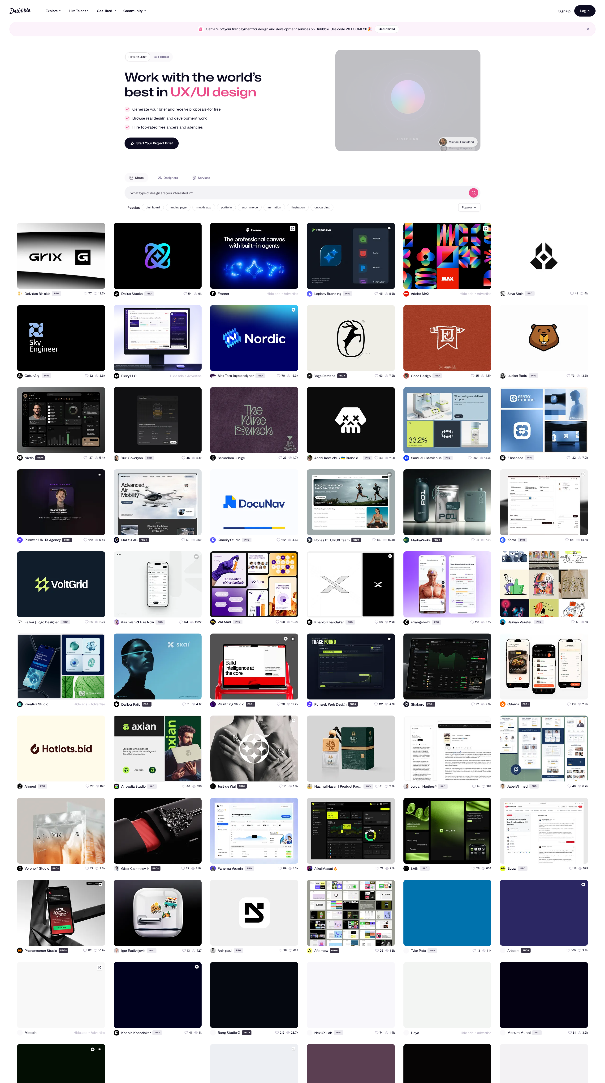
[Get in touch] (78, 281)
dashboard (153, 207)
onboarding (322, 207)
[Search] (473, 193)
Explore (52, 11)
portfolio (226, 207)
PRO (56, 293)
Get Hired (104, 11)
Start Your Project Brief (154, 143)
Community (133, 11)
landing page (178, 207)
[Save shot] (88, 281)
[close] (588, 29)
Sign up (564, 11)
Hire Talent (77, 11)
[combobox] (295, 192)
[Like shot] (97, 281)
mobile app (203, 207)
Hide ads (273, 294)
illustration (298, 207)
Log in (585, 11)
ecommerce (250, 207)
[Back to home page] (19, 11)
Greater (468, 143)
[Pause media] (343, 144)
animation (274, 207)
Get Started (387, 29)
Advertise (291, 294)
